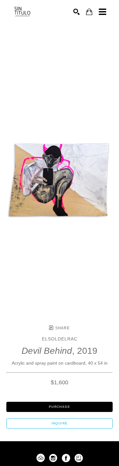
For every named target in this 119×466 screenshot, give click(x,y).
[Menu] (102, 12)
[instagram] (53, 458)
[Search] (76, 12)
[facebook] (66, 458)
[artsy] (79, 458)
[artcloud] (40, 458)
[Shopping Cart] (89, 12)
